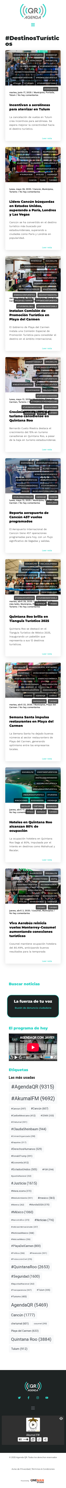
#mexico (46, 1198)
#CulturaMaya (50, 570)
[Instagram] (37, 1398)
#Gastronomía (50, 289)
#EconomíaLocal (49, 575)
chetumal (38, 806)
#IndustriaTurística (22, 384)
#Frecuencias (34, 890)
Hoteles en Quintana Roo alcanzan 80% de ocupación (30, 826)
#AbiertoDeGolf (34, 362)
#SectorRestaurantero (27, 690)
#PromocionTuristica (46, 301)
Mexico (30, 812)
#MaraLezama (50, 581)
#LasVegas (22, 163)
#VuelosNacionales (23, 497)
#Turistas (52, 795)
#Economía (20, 1162)
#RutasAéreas (50, 390)
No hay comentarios (28, 95)
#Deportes (18, 1142)
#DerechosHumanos (26, 1149)
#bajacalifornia (48, 564)
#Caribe (35, 152)
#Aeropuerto (36, 55)
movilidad (52, 503)
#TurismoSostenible (47, 83)
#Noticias (44, 1220)
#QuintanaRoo (33, 390)
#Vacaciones (51, 407)
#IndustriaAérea (49, 480)
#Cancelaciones (28, 66)
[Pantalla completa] (55, 1057)
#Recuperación (49, 684)
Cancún (32, 180)
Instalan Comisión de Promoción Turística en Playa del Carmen (29, 315)
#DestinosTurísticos (22, 78)
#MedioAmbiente (22, 1198)
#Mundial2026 (39, 1204)
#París (30, 169)
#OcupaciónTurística (47, 783)
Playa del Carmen (25, 1330)
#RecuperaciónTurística (45, 789)
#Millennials (50, 163)
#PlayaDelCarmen (23, 301)
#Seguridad (25, 1276)
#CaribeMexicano (48, 66)
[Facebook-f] (28, 1398)
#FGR (48, 1169)
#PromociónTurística (46, 78)
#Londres (35, 163)
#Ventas (28, 696)
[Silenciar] (42, 1057)
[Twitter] (19, 1398)
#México (22, 1212)
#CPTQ (54, 879)
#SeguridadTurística (47, 169)
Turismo (53, 180)
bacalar (25, 806)
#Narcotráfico (20, 1220)
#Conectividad (50, 469)
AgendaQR (52, 174)
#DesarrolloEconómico (45, 272)
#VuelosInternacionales (45, 491)
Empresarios (39, 701)
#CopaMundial (50, 152)
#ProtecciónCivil (21, 1259)
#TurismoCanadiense (47, 396)
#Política (18, 1253)
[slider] (48, 1057)
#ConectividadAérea (25, 72)
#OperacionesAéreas (27, 486)
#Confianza (24, 673)
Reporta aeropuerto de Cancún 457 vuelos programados (29, 517)
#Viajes (40, 174)
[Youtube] (47, 1398)
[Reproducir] (16, 1057)
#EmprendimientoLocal (45, 284)
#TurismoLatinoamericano (44, 402)
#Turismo (29, 83)
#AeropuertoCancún (47, 463)
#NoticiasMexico (22, 1233)
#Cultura (52, 267)
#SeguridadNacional (22, 1284)
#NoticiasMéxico (20, 1239)
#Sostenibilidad (49, 592)
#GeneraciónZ (50, 157)
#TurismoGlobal (25, 306)
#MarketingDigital (48, 295)
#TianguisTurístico (24, 598)
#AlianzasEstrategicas (32, 267)
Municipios (47, 189)
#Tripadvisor (26, 174)
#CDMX (47, 1115)
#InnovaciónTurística (24, 295)
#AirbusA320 (36, 873)
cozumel (41, 907)
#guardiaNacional (21, 1176)
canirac (53, 696)
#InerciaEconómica (47, 679)
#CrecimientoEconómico (45, 673)
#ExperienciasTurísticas (45, 379)
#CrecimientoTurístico (46, 367)
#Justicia (24, 1183)
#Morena (17, 1205)
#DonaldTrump (21, 1156)
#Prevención (38, 1253)
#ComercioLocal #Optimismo (43, 667)
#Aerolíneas (20, 55)
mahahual (52, 806)
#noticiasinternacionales (24, 1227)
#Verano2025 (50, 89)
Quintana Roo (31, 1339)
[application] (33, 1047)
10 (11, 1057)
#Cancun (18, 1108)
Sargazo (41, 812)
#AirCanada (36, 61)
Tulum (12, 95)
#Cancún (39, 1108)
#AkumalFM (51, 61)
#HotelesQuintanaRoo (46, 778)
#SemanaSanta (50, 690)
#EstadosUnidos (24, 1169)
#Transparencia (21, 1290)
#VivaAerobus (37, 902)
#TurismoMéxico (49, 486)
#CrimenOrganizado (23, 1136)
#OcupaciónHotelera (29, 896)
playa (42, 180)
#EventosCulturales (29, 289)
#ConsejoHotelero (48, 72)
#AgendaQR (51, 55)
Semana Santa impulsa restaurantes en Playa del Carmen (31, 721)
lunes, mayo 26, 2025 (20, 189)
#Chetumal (19, 1122)
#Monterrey (51, 890)
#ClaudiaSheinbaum (28, 1129)
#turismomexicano (32, 407)
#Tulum (17, 83)
